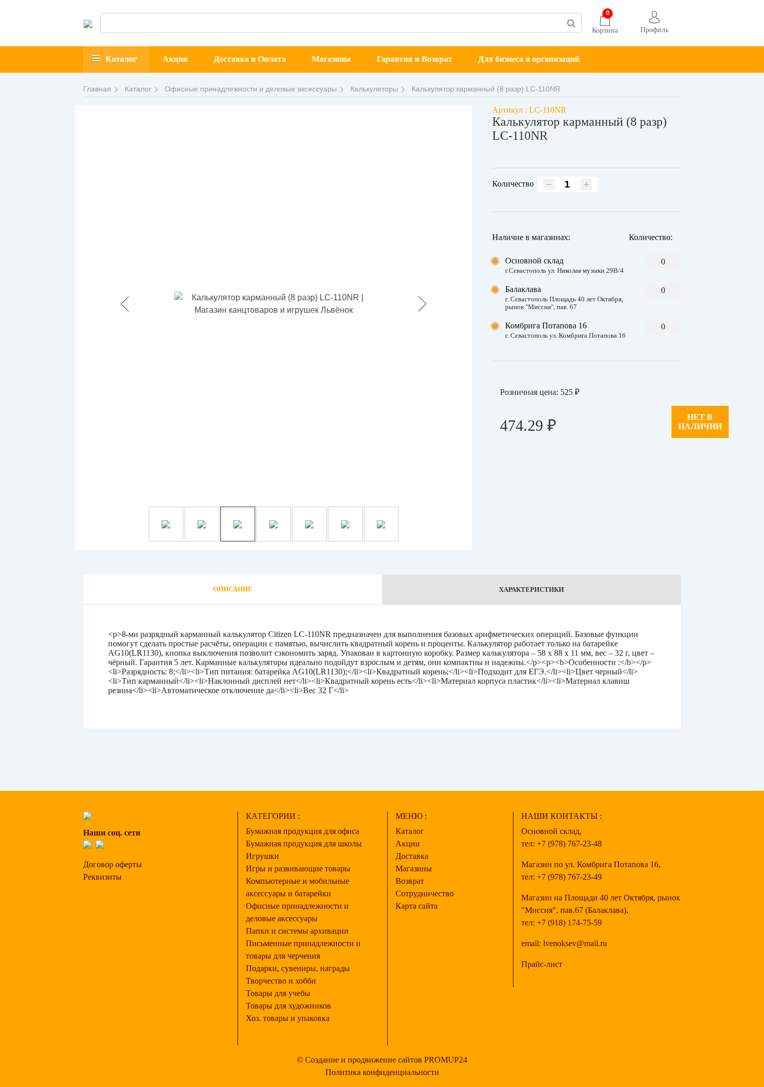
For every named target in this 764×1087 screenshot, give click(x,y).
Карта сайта (417, 906)
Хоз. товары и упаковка (288, 1018)
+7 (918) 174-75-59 (569, 922)
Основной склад (534, 260)
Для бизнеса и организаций (528, 59)
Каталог (121, 59)
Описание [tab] (233, 589)
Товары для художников (288, 1005)
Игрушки (262, 856)
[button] (654, 23)
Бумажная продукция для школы (304, 843)
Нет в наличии (700, 422)
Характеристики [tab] (531, 589)
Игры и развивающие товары (298, 868)
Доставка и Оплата (250, 59)
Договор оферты (112, 864)
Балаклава (523, 289)
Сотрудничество (425, 893)
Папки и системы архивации (297, 930)
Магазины (331, 59)
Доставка (412, 856)
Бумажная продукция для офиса (302, 831)
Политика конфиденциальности (382, 1072)
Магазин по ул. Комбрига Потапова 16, (591, 864)
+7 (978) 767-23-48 (569, 843)
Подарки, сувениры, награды (298, 968)
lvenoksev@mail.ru (575, 943)
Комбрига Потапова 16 (546, 325)
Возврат (410, 881)
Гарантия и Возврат (414, 59)
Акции (175, 59)
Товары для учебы (278, 993)
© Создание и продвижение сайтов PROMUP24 (382, 1059)
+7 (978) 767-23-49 (569, 876)
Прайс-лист (541, 964)
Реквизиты (102, 876)
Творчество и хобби (281, 980)
